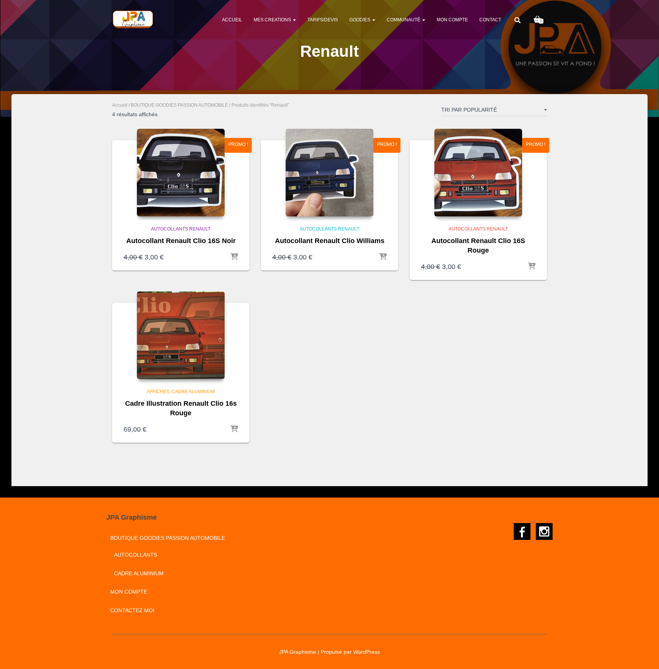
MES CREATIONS (273, 19)
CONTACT (490, 19)
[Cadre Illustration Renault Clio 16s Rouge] (181, 335)
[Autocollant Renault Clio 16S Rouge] (478, 172)
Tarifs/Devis (322, 19)
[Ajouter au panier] (234, 257)
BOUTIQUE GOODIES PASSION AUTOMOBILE (179, 105)
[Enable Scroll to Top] (644, 653)
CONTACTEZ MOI (132, 610)
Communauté (404, 19)
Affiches (158, 391)
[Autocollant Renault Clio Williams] (329, 172)
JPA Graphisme (297, 652)
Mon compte (452, 19)
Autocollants (135, 555)
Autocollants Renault (181, 229)
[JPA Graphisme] (133, 19)
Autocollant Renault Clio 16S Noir (181, 241)
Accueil (232, 19)
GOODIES (360, 19)
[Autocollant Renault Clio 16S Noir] (181, 172)
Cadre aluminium (193, 391)
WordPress (366, 652)
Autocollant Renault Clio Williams (329, 241)
